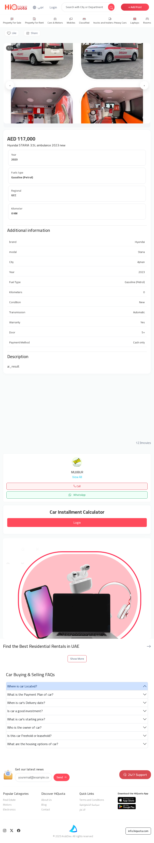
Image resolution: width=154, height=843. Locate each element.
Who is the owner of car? (24, 727)
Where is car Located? (22, 686)
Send (60, 777)
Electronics (9, 809)
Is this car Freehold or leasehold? (29, 736)
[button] (53, 7)
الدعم (82, 809)
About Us (46, 799)
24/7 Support (137, 775)
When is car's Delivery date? (26, 703)
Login (77, 523)
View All (77, 477)
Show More (77, 658)
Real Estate (9, 799)
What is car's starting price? (26, 719)
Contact (45, 809)
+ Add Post (135, 7)
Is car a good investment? (25, 711)
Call (78, 486)
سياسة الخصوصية (89, 804)
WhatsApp (79, 494)
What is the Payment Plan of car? (30, 694)
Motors (7, 804)
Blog (44, 804)
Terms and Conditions (91, 799)
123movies (143, 443)
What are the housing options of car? (32, 744)
